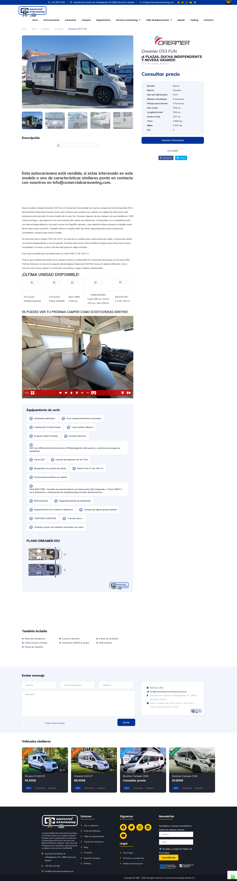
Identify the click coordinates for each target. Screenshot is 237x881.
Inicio (35, 20)
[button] (173, 140)
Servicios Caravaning (127, 20)
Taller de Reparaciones (157, 20)
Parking (194, 20)
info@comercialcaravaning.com (81, 182)
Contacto (209, 20)
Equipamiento (103, 20)
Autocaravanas (51, 20)
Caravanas (70, 20)
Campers (86, 20)
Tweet (182, 158)
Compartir (167, 158)
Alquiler (181, 20)
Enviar (126, 722)
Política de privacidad (54, 723)
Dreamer (45, 28)
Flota (34, 28)
